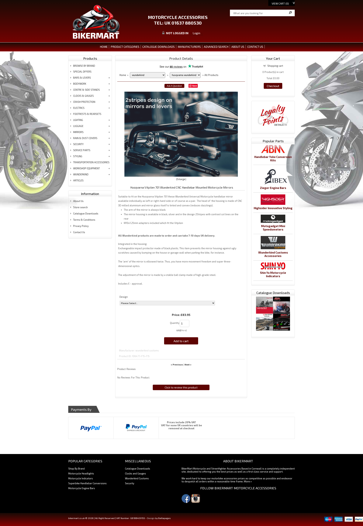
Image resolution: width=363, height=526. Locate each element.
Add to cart (181, 341)
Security (129, 483)
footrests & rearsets (87, 113)
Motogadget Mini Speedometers (273, 227)
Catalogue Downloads (85, 213)
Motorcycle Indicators (80, 478)
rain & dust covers (85, 138)
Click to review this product (181, 387)
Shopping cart (275, 65)
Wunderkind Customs (137, 478)
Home (104, 46)
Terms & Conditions (84, 219)
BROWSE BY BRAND (84, 65)
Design (123, 296)
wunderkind (80, 174)
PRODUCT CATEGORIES (125, 46)
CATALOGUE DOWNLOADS (158, 46)
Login (196, 33)
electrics (79, 107)
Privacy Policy (81, 225)
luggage (78, 126)
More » (248, 481)
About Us (78, 201)
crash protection (84, 101)
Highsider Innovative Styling (273, 208)
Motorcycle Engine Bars (81, 488)
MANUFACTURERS (189, 46)
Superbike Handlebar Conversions (87, 483)
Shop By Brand (76, 468)
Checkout (273, 86)
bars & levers (82, 77)
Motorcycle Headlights (81, 473)
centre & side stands (86, 89)
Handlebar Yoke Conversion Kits (273, 158)
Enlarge (181, 179)
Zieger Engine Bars (273, 188)
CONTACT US (255, 46)
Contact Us (79, 232)
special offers (82, 71)
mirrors (78, 132)
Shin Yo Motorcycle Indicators (273, 274)
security (78, 144)
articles (78, 180)
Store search (80, 207)
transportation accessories (91, 162)
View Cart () (280, 3)
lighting (78, 119)
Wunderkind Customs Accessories (273, 254)
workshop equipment (86, 168)
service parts (81, 150)
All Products (211, 75)
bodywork (79, 83)
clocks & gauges (83, 95)
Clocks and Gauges (135, 473)
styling (77, 156)
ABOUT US (237, 46)
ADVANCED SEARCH (216, 46)
